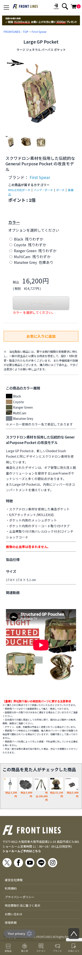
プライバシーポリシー (19, 897)
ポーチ (60, 190)
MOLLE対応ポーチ (19, 190)
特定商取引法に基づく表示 (22, 905)
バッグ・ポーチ (43, 190)
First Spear (39, 31)
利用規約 (11, 888)
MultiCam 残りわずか (32, 256)
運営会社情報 (14, 880)
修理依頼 (11, 922)
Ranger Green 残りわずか (34, 250)
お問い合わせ (14, 914)
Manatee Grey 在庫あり (33, 262)
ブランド (57, 950)
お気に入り (73, 950)
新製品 (8, 950)
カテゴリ (41, 950)
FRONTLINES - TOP (16, 31)
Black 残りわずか (28, 239)
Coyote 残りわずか (29, 244)
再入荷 (24, 950)
